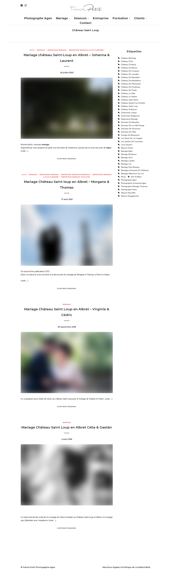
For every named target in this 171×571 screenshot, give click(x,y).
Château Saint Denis (129, 100)
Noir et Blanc (136, 177)
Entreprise (101, 18)
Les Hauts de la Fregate (131, 138)
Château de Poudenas (130, 87)
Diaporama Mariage (129, 119)
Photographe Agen (38, 18)
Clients (139, 18)
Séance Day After (128, 193)
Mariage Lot (126, 164)
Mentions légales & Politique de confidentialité (126, 567)
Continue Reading (66, 158)
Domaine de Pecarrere (130, 129)
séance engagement (130, 196)
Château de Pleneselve (131, 84)
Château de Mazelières (131, 80)
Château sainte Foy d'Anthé (133, 103)
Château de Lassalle (130, 74)
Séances (80, 18)
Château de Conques (130, 71)
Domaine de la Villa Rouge (132, 125)
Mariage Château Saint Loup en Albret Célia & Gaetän (66, 427)
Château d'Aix (127, 61)
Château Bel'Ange (128, 58)
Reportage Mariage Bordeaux (75, 174)
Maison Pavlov (127, 148)
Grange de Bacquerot (130, 135)
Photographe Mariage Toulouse (134, 186)
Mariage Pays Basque (130, 167)
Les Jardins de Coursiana (132, 141)
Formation (120, 18)
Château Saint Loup (129, 106)
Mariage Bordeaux (129, 154)
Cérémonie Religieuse (130, 116)
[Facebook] (22, 5)
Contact (85, 23)
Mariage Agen (127, 151)
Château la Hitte (128, 93)
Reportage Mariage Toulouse (75, 177)
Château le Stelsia (129, 97)
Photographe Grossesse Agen (133, 183)
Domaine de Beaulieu (130, 122)
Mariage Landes (128, 161)
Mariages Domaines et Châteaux (135, 170)
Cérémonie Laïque (129, 113)
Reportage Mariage (57, 50)
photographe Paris (129, 189)
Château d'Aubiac (128, 64)
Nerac (123, 177)
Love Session (126, 145)
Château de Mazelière (130, 77)
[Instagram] (26, 5)
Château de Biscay (129, 68)
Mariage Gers (127, 157)
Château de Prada (129, 90)
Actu (32, 50)
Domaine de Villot (128, 132)
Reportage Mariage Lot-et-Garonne (86, 50)
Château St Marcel (129, 109)
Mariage (41, 50)
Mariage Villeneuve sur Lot (132, 173)
